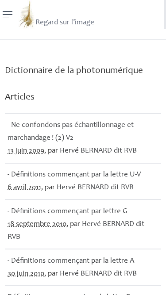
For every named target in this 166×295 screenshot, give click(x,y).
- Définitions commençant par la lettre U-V (74, 175)
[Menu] (8, 14)
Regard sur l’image (64, 23)
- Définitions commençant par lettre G (67, 211)
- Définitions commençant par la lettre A (71, 261)
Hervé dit (98, 151)
